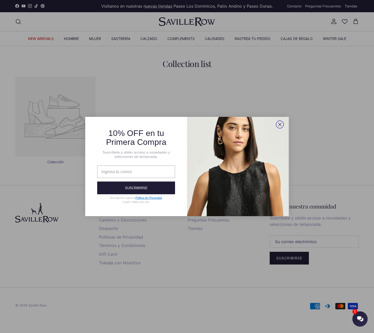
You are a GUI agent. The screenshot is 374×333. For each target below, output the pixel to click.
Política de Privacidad (148, 197)
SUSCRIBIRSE (136, 188)
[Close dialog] (280, 124)
